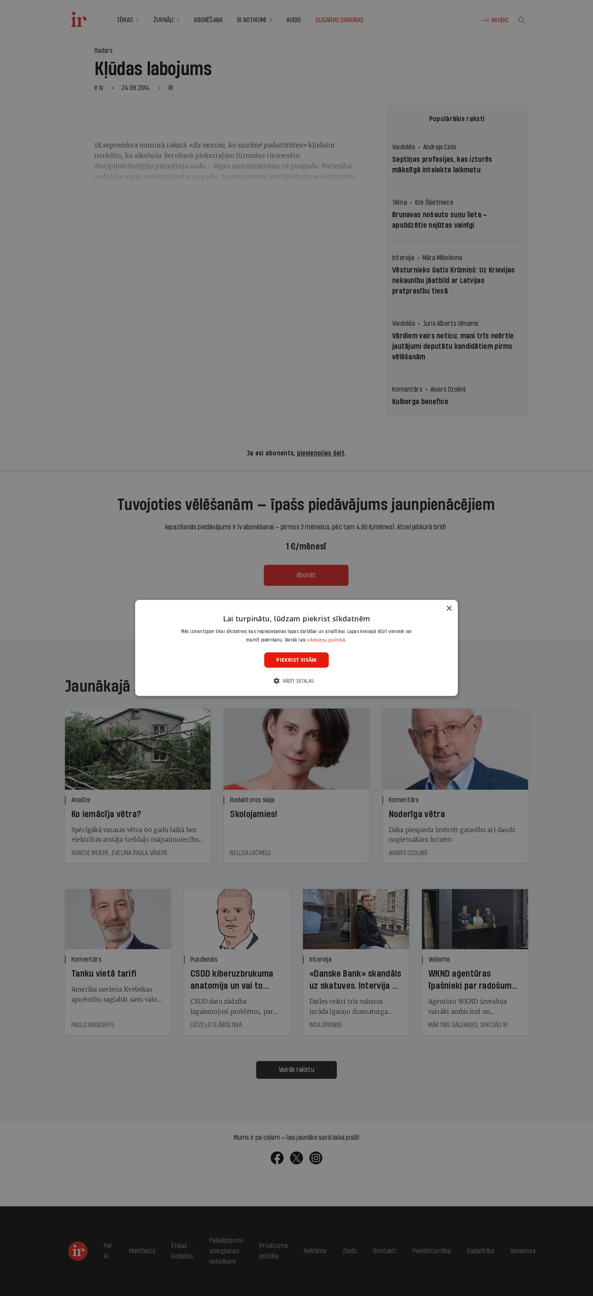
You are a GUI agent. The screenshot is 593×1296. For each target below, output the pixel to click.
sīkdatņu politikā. (327, 639)
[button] (296, 681)
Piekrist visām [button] (296, 659)
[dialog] (296, 648)
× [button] (449, 609)
